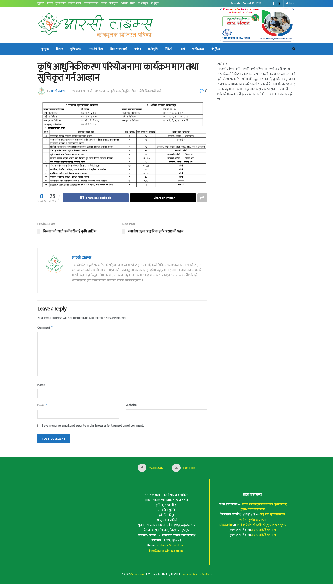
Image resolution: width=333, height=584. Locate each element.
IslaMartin (225, 524)
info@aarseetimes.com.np (166, 550)
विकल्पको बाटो (91, 3)
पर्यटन (104, 3)
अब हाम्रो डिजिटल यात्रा (263, 529)
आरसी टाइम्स (58, 90)
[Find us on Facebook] (273, 3)
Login (292, 3)
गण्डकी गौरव (74, 3)
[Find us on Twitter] (279, 3)
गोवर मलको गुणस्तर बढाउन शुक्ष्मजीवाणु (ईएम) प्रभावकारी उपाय (263, 507)
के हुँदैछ (155, 3)
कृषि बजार (61, 3)
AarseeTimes (137, 574)
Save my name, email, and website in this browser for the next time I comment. (93, 425)
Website (131, 405)
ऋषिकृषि (113, 3)
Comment (45, 327)
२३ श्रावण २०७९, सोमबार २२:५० (88, 90)
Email (42, 405)
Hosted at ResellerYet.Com (196, 574)
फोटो (132, 3)
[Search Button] (294, 49)
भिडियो (124, 3)
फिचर (135, 90)
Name (42, 384)
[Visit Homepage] (95, 25)
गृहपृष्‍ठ (40, 3)
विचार (50, 3)
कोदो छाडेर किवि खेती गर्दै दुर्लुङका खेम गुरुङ (261, 524)
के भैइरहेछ (143, 3)
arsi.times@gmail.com (170, 545)
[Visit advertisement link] (257, 25)
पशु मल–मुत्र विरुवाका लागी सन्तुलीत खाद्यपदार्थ (262, 517)
